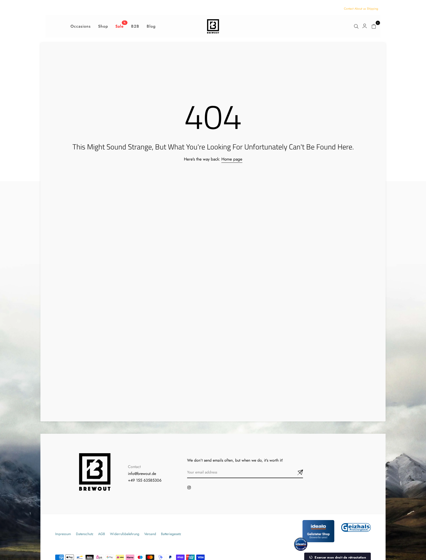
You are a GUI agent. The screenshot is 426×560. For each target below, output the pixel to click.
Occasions (81, 26)
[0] (374, 26)
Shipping (372, 8)
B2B (135, 26)
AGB (101, 533)
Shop (103, 26)
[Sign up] (294, 472)
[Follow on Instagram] (189, 487)
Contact (349, 8)
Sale (120, 26)
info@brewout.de (142, 473)
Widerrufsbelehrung (124, 533)
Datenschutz (84, 533)
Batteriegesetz (171, 533)
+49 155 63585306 (144, 480)
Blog (151, 26)
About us (360, 8)
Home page (231, 159)
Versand (150, 533)
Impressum (63, 533)
